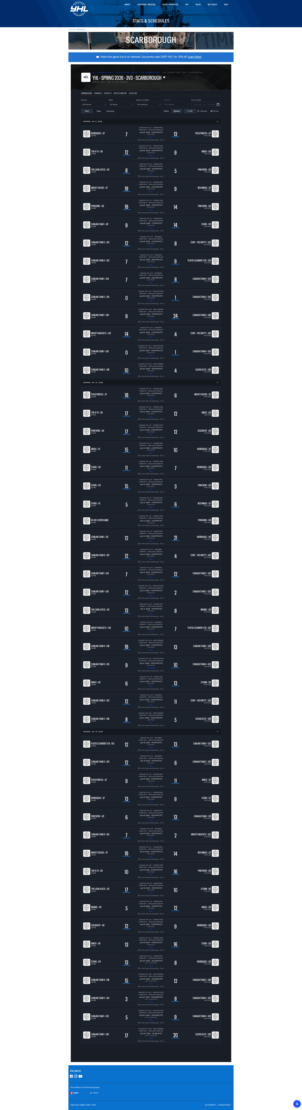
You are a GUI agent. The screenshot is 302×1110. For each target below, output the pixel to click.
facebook (71, 1076)
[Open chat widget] (297, 1104)
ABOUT (127, 5)
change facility (81, 29)
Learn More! (195, 57)
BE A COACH (212, 5)
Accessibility (210, 1105)
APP (187, 5)
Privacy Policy (225, 1105)
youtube (80, 1076)
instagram (75, 1076)
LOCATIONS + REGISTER (146, 5)
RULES (198, 5)
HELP (226, 5)
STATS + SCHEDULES (170, 5)
